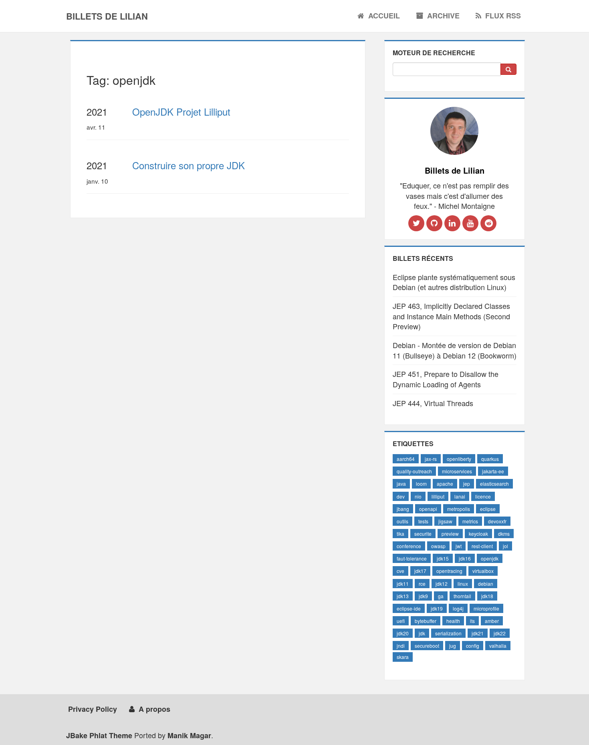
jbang (403, 508)
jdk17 (420, 570)
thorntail (462, 596)
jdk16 (465, 558)
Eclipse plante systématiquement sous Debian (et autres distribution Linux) (454, 282)
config (472, 645)
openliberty (459, 458)
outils (402, 521)
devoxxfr (497, 521)
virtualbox (483, 570)
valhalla (497, 645)
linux (463, 583)
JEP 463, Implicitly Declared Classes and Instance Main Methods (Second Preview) (451, 315)
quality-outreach (414, 471)
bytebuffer (425, 620)
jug (452, 645)
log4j (458, 608)
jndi (401, 645)
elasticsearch (494, 483)
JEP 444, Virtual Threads (433, 403)
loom (421, 483)
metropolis (458, 508)
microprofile (486, 608)
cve (400, 570)
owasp (438, 546)
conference (409, 546)
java (401, 483)
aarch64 (406, 458)
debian (485, 583)
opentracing (449, 570)
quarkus (490, 458)
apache (445, 483)
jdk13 (403, 596)
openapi (428, 508)
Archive (443, 15)
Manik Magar (189, 735)
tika (400, 533)
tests (423, 521)
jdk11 (403, 583)
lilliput (438, 496)
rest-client (482, 546)
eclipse (488, 508)
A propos (154, 709)
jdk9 (423, 596)
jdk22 (500, 633)
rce (422, 583)
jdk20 (403, 633)
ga (441, 596)
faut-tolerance (412, 558)
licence (483, 496)
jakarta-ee (493, 471)
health (453, 620)
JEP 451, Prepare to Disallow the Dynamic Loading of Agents (445, 378)
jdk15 (443, 558)
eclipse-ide (409, 608)
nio (418, 496)
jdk (422, 633)
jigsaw (445, 521)
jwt (459, 546)
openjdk (489, 558)
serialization (448, 633)
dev (401, 496)
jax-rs (431, 458)
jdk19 (437, 608)
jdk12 (442, 583)
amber (492, 620)
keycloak (478, 533)
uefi (401, 620)
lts (472, 620)
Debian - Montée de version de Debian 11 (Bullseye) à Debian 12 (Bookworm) (454, 350)
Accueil (384, 15)
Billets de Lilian (107, 16)
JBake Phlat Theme (99, 735)
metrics (470, 521)
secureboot (427, 645)
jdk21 (478, 633)
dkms (504, 533)
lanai (459, 496)
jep (466, 483)
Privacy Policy (92, 709)
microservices (457, 471)
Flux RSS (503, 15)
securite (423, 533)
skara (403, 656)
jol (505, 546)
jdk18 (487, 596)
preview (450, 533)
